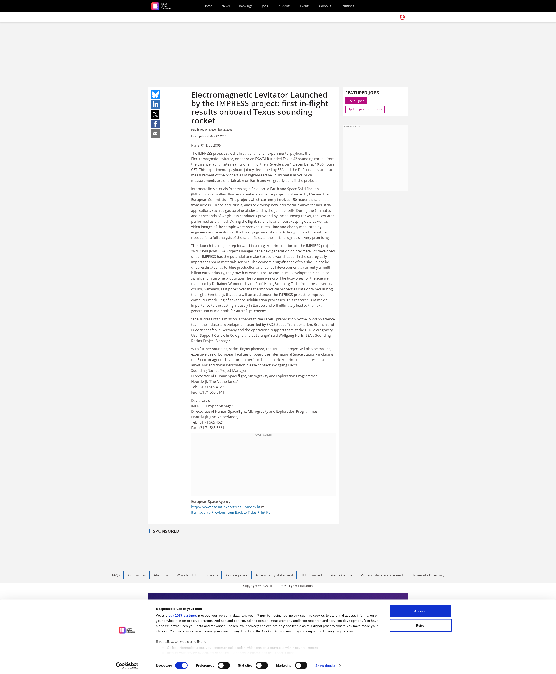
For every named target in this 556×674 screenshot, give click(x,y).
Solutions (347, 6)
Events (305, 6)
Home (208, 6)
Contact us (137, 575)
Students (284, 6)
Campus (325, 6)
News (226, 6)
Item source (201, 512)
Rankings (245, 6)
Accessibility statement (274, 575)
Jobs (265, 6)
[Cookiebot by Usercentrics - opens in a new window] (127, 665)
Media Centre (341, 575)
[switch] (224, 665)
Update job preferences (365, 109)
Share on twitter (155, 114)
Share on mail (155, 133)
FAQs (116, 575)
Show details (325, 665)
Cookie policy (237, 575)
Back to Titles (246, 512)
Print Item (265, 512)
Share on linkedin (155, 104)
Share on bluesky (155, 94)
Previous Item (223, 512)
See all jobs (356, 101)
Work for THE (187, 575)
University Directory (428, 575)
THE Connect (311, 575)
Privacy (212, 575)
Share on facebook (155, 124)
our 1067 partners (183, 615)
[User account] (402, 17)
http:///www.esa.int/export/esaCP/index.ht (225, 507)
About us (161, 575)
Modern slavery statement (382, 575)
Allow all (420, 611)
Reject (420, 625)
